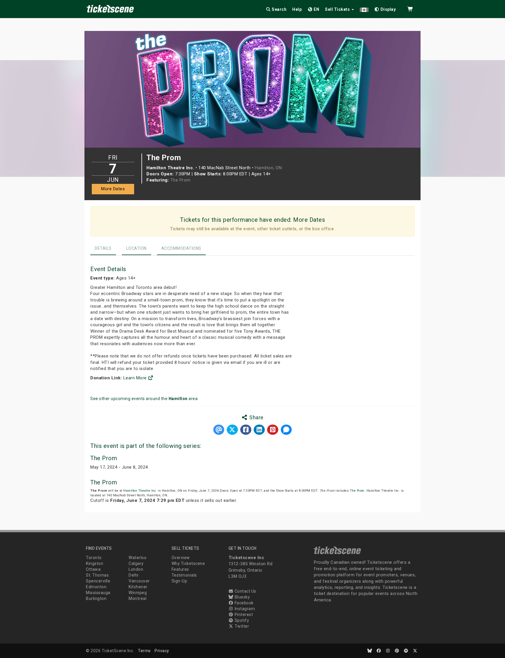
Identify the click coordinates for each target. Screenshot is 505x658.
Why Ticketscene (188, 563)
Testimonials (184, 575)
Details (103, 248)
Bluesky (242, 597)
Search (279, 9)
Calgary (136, 563)
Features (180, 569)
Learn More (135, 378)
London (136, 569)
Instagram (244, 608)
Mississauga (98, 592)
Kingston (94, 563)
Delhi (134, 575)
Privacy (162, 650)
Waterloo (137, 557)
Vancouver (139, 581)
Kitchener (138, 586)
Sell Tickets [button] (338, 9)
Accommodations (181, 248)
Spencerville (98, 581)
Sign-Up (179, 581)
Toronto (94, 557)
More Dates (113, 188)
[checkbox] (385, 8)
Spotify (241, 620)
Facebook (244, 603)
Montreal (137, 598)
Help (297, 9)
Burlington (96, 598)
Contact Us (245, 591)
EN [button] (316, 9)
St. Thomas (97, 575)
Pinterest (243, 614)
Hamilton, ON (268, 167)
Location (136, 248)
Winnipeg (138, 592)
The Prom (180, 180)
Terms (144, 650)
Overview (181, 557)
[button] (364, 8)
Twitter (241, 626)
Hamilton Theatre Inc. (140, 491)
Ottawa (93, 569)
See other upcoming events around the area (144, 398)
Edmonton (96, 586)
